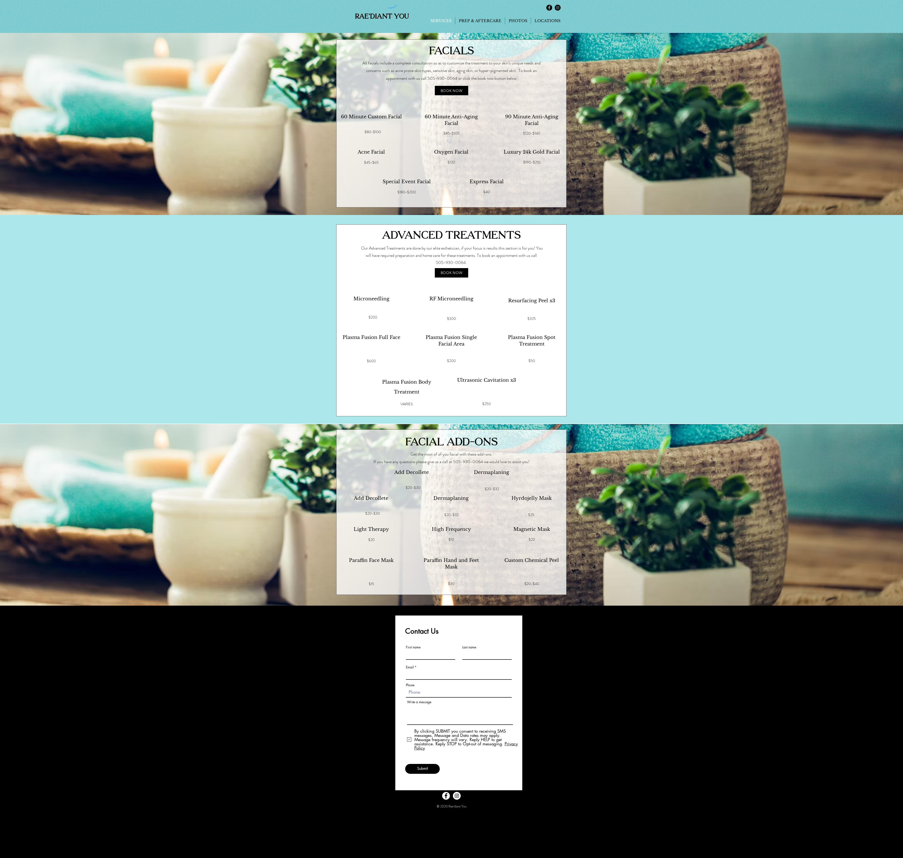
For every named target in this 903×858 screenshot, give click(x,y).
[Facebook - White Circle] (446, 796)
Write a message (419, 702)
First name (413, 647)
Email (410, 667)
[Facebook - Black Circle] (549, 8)
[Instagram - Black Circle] (558, 8)
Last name (469, 647)
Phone (410, 685)
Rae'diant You (382, 16)
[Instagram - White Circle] (457, 796)
